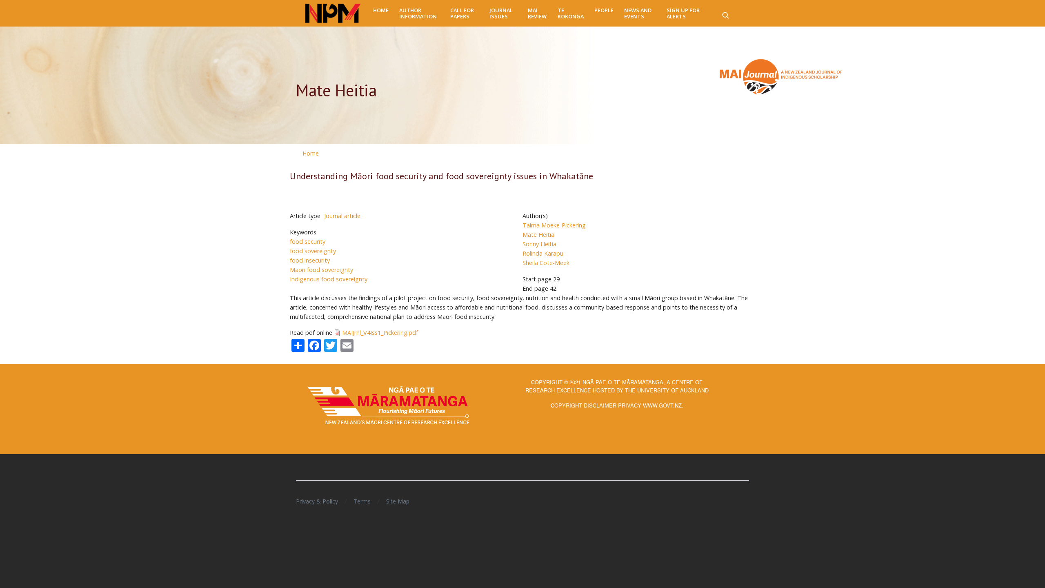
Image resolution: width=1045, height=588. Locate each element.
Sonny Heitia (539, 244)
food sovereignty (313, 251)
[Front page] (333, 13)
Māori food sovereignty (321, 270)
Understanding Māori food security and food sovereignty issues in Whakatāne (441, 176)
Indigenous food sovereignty (328, 279)
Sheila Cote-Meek (545, 263)
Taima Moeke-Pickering (554, 225)
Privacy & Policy (317, 501)
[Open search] (725, 13)
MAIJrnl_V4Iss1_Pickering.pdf (380, 332)
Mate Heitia (538, 234)
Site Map (397, 501)
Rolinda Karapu (542, 253)
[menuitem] (380, 10)
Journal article (342, 216)
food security (307, 241)
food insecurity (310, 260)
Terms (362, 501)
